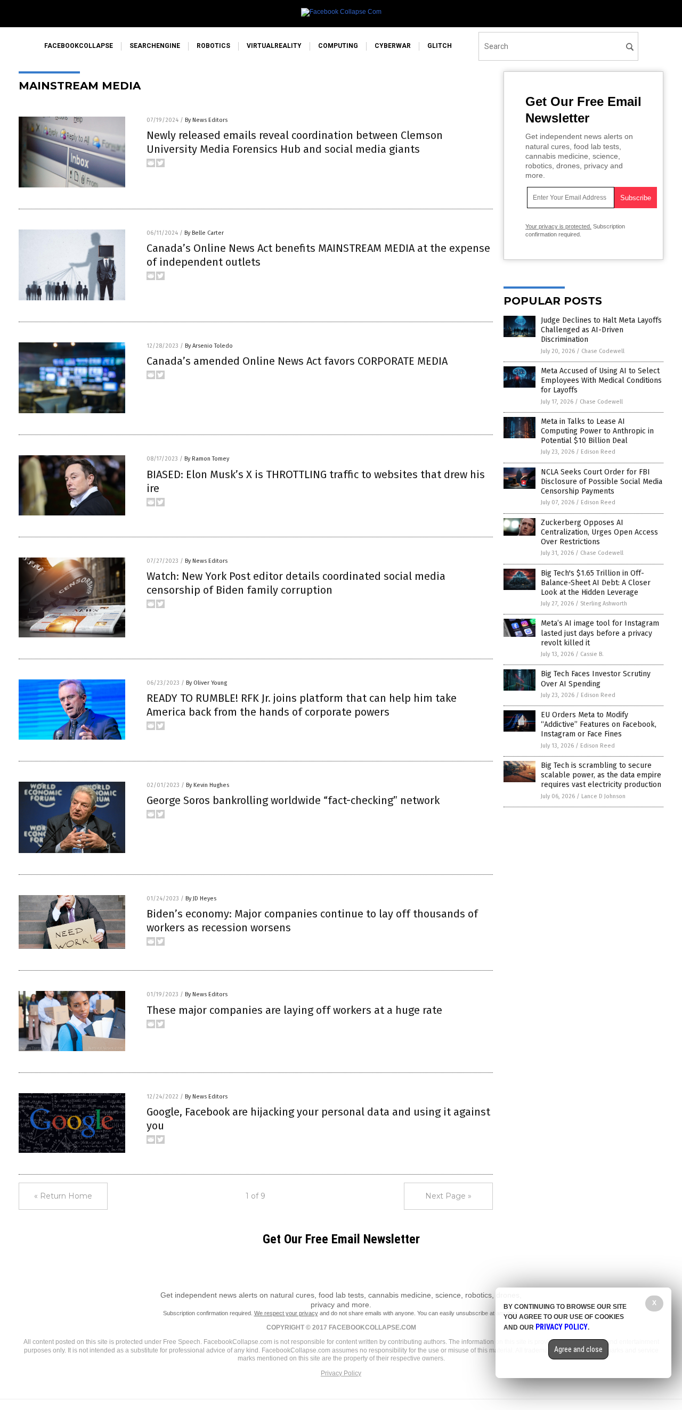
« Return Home (63, 1196)
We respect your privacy (286, 1313)
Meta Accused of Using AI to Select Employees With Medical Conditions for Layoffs (601, 380)
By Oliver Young (206, 682)
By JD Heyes (200, 898)
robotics (213, 46)
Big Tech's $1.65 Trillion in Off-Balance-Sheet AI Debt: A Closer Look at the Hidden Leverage (596, 583)
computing (338, 46)
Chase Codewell (602, 351)
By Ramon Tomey (206, 458)
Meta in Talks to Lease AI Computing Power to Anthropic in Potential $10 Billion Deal (597, 431)
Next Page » (448, 1196)
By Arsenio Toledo (209, 345)
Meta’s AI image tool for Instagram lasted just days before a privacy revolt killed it (600, 633)
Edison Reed (598, 451)
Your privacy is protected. (558, 226)
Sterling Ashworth (603, 603)
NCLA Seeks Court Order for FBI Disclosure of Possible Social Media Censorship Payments (601, 482)
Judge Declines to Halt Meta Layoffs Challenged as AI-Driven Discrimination (601, 330)
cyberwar (393, 46)
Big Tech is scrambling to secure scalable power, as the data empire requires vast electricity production (601, 775)
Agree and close (578, 1349)
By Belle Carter (204, 232)
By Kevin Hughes (207, 785)
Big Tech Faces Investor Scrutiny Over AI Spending (596, 678)
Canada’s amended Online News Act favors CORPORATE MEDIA (297, 361)
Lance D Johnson (603, 796)
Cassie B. (592, 654)
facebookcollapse (78, 46)
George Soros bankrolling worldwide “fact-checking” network (293, 800)
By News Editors (206, 120)
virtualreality (274, 46)
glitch (439, 46)
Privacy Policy (341, 1373)
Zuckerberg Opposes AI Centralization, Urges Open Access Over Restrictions (599, 532)
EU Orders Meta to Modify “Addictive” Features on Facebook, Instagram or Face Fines (598, 724)
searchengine (154, 46)
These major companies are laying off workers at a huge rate (294, 1010)
